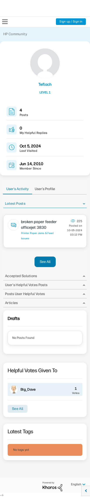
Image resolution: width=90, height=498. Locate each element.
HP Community (15, 34)
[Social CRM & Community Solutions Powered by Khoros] (52, 486)
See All (45, 262)
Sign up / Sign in (70, 21)
